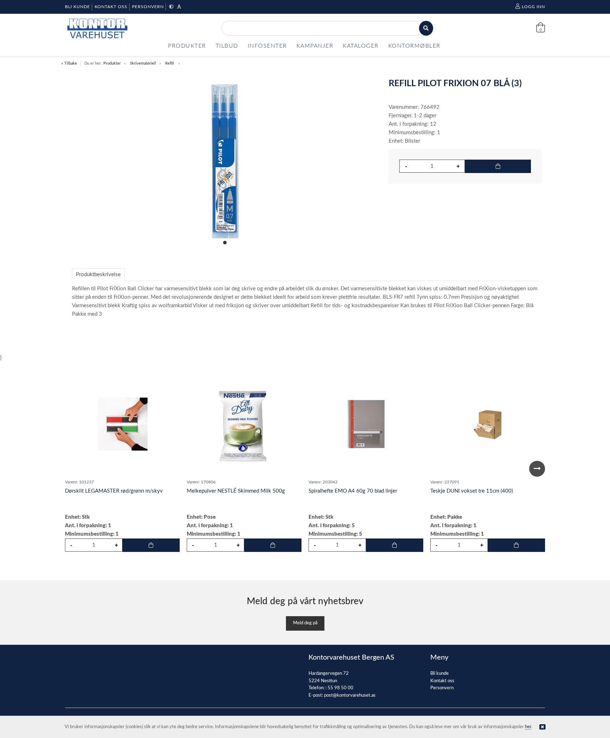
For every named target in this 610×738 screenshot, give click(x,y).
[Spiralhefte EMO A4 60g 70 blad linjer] (366, 424)
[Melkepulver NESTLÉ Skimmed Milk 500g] (244, 424)
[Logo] (96, 28)
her (528, 727)
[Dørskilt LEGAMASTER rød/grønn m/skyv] (122, 424)
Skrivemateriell (143, 63)
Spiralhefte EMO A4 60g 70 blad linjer (353, 491)
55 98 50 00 (340, 688)
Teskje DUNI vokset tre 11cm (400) (471, 491)
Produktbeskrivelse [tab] (98, 274)
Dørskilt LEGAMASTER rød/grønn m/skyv (114, 491)
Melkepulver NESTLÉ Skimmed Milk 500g (236, 491)
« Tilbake (69, 63)
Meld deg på (305, 623)
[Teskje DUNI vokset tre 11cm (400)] (488, 424)
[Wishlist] (170, 380)
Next (537, 469)
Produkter (112, 63)
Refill (170, 63)
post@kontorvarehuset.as (350, 695)
